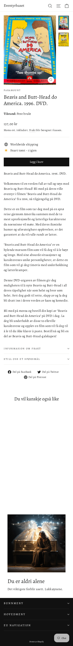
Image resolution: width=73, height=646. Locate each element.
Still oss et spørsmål (22, 359)
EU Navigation (17, 625)
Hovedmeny (14, 614)
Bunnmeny (13, 603)
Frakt (32, 130)
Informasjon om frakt (22, 348)
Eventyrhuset (14, 5)
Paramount (12, 90)
